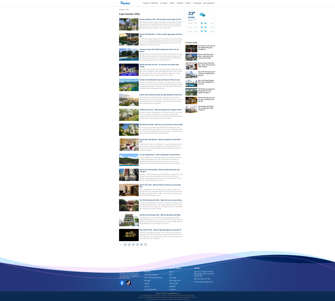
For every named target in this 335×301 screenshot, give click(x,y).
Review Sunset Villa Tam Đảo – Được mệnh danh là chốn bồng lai (206, 64)
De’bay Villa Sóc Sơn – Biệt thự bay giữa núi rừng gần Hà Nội (160, 110)
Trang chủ (122, 9)
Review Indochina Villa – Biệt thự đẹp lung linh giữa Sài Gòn (160, 19)
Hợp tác (147, 283)
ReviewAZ (147, 281)
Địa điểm (180, 3)
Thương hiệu (197, 3)
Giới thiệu (147, 272)
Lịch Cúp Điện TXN (150, 289)
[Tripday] (125, 3)
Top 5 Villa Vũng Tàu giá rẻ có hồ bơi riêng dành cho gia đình (206, 73)
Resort (171, 272)
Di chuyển (164, 3)
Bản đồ (199, 276)
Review (188, 3)
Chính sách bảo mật (150, 275)
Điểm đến (154, 3)
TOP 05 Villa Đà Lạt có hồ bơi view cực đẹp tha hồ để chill (206, 99)
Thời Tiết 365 (173, 283)
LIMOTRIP (172, 286)
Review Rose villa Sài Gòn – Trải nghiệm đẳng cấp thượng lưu (207, 47)
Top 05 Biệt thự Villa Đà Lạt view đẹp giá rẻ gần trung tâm (206, 108)
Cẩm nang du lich (209, 3)
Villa (170, 275)
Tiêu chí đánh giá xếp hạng (153, 278)
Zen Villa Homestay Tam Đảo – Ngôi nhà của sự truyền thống (161, 200)
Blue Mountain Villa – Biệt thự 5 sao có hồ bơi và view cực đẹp (161, 125)
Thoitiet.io (172, 289)
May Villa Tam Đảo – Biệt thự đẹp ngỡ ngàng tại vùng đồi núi (160, 230)
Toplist (172, 3)
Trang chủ (146, 3)
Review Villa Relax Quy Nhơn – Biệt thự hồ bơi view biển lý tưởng (205, 56)
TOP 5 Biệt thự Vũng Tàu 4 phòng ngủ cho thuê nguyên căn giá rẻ (206, 90)
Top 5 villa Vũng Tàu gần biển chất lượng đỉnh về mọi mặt (206, 82)
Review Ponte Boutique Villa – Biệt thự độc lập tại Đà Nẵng (160, 215)
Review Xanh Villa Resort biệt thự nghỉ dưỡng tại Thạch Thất (161, 95)
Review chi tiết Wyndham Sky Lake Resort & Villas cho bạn (160, 80)
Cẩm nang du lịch (175, 281)
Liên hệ (146, 286)
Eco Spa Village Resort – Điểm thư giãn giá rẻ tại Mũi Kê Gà (160, 155)
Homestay (172, 278)
